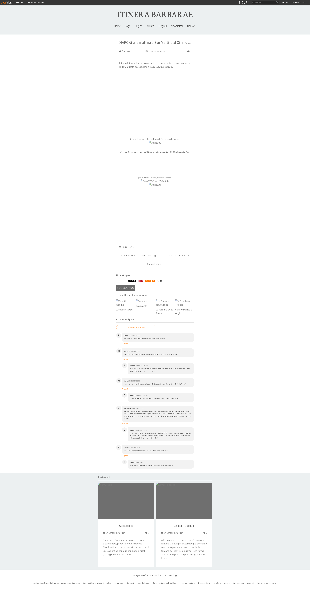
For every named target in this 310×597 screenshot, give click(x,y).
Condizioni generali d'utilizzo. (165, 583)
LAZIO (131, 247)
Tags (127, 26)
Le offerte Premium (221, 583)
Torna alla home (155, 264)
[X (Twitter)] (243, 2)
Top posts (118, 583)
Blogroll (163, 26)
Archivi (150, 26)
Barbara (52, 583)
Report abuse (143, 583)
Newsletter (177, 26)
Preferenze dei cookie (266, 583)
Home (117, 26)
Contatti (191, 26)
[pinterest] (247, 2)
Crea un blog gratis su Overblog (97, 583)
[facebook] (239, 2)
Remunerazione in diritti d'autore (195, 583)
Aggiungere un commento (136, 327)
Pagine (138, 26)
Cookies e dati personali (243, 583)
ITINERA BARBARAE (155, 14)
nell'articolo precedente (158, 63)
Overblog (172, 575)
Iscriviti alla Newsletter (125, 288)
